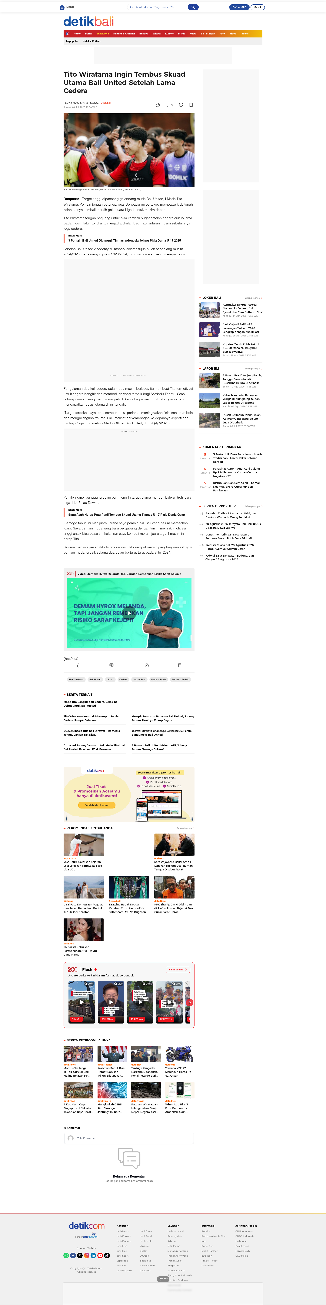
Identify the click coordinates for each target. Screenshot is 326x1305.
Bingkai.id (173, 1265)
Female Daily (242, 1250)
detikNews (123, 1231)
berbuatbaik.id (176, 1231)
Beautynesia (242, 1246)
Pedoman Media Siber (213, 1236)
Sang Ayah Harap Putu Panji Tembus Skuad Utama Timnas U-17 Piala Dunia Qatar (126, 515)
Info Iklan (206, 1255)
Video (232, 33)
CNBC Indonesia (244, 1236)
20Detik (144, 1255)
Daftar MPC (239, 7)
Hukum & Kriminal (124, 33)
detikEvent (174, 1246)
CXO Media (241, 1255)
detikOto (122, 1265)
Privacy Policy (209, 1260)
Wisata (157, 33)
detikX (143, 1250)
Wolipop (144, 1246)
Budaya (143, 33)
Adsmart (173, 1241)
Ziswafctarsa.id (176, 1270)
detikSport (122, 1255)
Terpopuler (72, 41)
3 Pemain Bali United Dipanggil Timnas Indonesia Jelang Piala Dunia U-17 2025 (124, 240)
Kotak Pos (207, 1246)
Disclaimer (207, 1265)
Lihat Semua (176, 969)
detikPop (145, 1270)
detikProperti (124, 1270)
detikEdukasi (124, 1236)
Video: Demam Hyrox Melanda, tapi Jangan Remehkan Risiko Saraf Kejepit (129, 574)
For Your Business (178, 1280)
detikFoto (145, 1260)
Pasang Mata (175, 1236)
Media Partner (209, 1250)
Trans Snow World (178, 1255)
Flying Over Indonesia (180, 1275)
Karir (204, 1241)
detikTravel (146, 1231)
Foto (222, 33)
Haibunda (241, 1241)
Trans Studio (175, 1260)
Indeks (244, 33)
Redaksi (205, 1231)
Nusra (193, 33)
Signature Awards (178, 1250)
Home (77, 33)
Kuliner (169, 33)
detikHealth (146, 1241)
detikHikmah (147, 1265)
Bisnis (181, 33)
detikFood (146, 1236)
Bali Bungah (208, 33)
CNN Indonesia (244, 1231)
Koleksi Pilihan (91, 41)
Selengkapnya (184, 828)
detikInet (122, 1246)
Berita (88, 33)
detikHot (122, 1250)
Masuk (258, 7)
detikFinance (124, 1241)
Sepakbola (103, 33)
